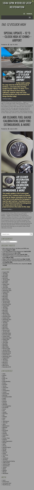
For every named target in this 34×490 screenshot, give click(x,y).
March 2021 (5, 328)
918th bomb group (20, 103)
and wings (8, 217)
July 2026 (5, 273)
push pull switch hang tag (7, 226)
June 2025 (5, 281)
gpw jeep (18, 108)
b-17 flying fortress (22, 105)
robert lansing (23, 111)
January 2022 (6, 315)
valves (4, 468)
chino (23, 106)
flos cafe (11, 108)
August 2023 (5, 292)
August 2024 (5, 284)
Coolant (4, 392)
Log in (4, 480)
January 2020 (6, 350)
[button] (33, 1)
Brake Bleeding (6, 381)
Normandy (5, 430)
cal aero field (12, 106)
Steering (4, 452)
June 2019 (5, 361)
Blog (7, 102)
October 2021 (6, 318)
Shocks (4, 445)
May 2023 (5, 296)
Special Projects (17, 102)
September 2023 (6, 290)
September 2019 (6, 356)
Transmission (5, 465)
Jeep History (5, 421)
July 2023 (5, 293)
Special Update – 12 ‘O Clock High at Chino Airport (17, 36)
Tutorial (4, 467)
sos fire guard (18, 226)
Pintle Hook (5, 435)
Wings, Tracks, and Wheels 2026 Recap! (12, 259)
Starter (4, 450)
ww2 (19, 112)
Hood (3, 418)
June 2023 (5, 295)
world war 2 (14, 112)
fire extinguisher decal (7, 220)
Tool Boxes (5, 458)
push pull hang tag (25, 224)
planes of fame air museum (12, 111)
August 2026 (5, 272)
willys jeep (8, 112)
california (18, 106)
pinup (4, 224)
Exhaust (4, 401)
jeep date (6, 223)
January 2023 (6, 302)
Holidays (4, 416)
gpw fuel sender (21, 221)
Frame (4, 409)
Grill (3, 415)
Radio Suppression (7, 441)
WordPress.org (6, 484)
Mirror (4, 429)
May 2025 (5, 282)
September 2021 (6, 319)
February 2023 (6, 301)
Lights (4, 424)
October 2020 (6, 336)
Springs (4, 449)
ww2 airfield (24, 112)
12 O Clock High (15, 215)
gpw (15, 108)
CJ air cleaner (21, 217)
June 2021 (5, 324)
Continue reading (7, 98)
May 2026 (5, 276)
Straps (4, 453)
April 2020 (5, 345)
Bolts (3, 380)
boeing (29, 105)
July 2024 (5, 286)
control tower (4, 108)
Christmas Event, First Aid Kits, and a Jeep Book (14, 263)
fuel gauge (24, 220)
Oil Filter (4, 432)
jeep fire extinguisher (14, 223)
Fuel (30, 212)
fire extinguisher (27, 218)
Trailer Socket (6, 462)
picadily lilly (22, 109)
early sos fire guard (17, 218)
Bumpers (4, 384)
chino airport (28, 106)
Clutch (4, 389)
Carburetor (5, 387)
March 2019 (5, 365)
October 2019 (6, 354)
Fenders (4, 403)
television (29, 111)
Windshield (5, 473)
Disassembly (12, 212)
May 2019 (5, 362)
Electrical (4, 395)
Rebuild (16, 214)
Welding (3, 215)
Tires (3, 456)
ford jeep (18, 220)
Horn (3, 419)
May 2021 (5, 325)
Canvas (4, 386)
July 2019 (5, 359)
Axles (3, 373)
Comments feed (6, 483)
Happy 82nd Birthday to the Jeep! (11, 254)
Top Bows (5, 459)
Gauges (3, 214)
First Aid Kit (5, 407)
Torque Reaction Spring (8, 461)
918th (13, 103)
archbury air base (11, 105)
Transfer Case (6, 464)
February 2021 (6, 330)
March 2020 (5, 347)
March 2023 (5, 299)
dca (27, 217)
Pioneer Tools (6, 438)
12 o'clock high (8, 103)
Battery (4, 375)
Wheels (4, 472)
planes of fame (16, 224)
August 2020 (5, 339)
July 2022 (5, 307)
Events (11, 102)
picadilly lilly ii (15, 109)
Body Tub (4, 378)
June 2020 (5, 342)
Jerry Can (5, 422)
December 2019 (6, 351)
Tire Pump (5, 455)
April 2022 (5, 312)
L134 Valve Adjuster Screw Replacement (13, 251)
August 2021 (5, 321)
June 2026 (5, 275)
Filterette (4, 404)
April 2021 (5, 327)
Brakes (4, 383)
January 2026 (6, 279)
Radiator (4, 439)
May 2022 (5, 310)
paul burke (8, 109)
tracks (24, 226)
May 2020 (5, 344)
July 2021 (5, 322)
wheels (28, 226)
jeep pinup (23, 223)
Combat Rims (6, 390)
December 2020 (6, 333)
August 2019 (5, 358)
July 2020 (5, 341)
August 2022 (5, 305)
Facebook (29, 13)
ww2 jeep (30, 112)
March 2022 (5, 313)
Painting (8, 214)
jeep (22, 108)
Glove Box (5, 413)
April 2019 (5, 364)
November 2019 (6, 353)
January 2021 (6, 331)
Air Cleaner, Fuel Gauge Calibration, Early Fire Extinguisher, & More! (17, 121)
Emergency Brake (7, 396)
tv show (3, 112)
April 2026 (5, 278)
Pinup (11, 214)
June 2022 (5, 308)
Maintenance (5, 426)
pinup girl (9, 224)
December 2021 (6, 316)
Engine (4, 398)
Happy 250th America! (8, 253)
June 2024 (5, 287)
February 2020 (6, 348)
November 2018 (6, 367)
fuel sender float (9, 221)
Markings (4, 427)
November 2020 (6, 335)
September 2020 (6, 338)
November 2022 (6, 304)
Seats (4, 444)
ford (14, 220)
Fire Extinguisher (24, 212)
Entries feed (5, 481)
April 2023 (5, 298)
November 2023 (6, 289)
